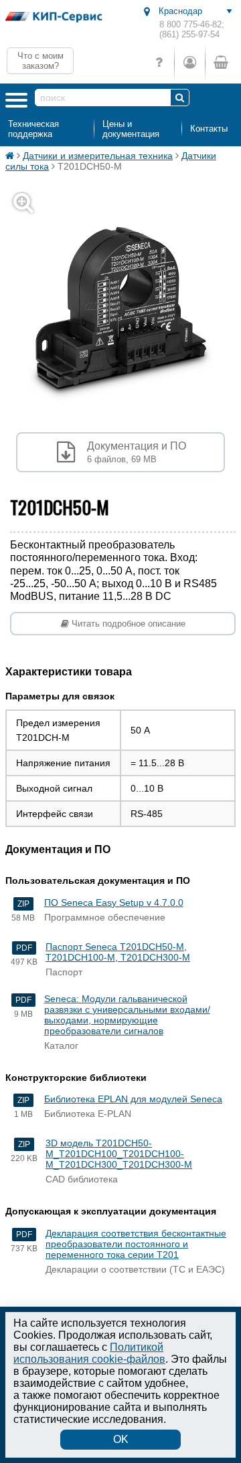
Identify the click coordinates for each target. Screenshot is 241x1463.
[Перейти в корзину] (220, 62)
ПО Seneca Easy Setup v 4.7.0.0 (113, 902)
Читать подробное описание (127, 624)
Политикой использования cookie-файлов (89, 1353)
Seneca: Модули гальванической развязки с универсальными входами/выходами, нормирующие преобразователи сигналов (127, 1014)
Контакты (209, 129)
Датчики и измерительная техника (98, 155)
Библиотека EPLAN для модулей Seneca (133, 1099)
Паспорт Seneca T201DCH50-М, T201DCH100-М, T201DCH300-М (118, 952)
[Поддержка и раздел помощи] (159, 62)
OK (121, 1439)
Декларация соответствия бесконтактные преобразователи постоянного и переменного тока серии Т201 (136, 1244)
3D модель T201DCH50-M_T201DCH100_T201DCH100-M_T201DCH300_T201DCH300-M (119, 1154)
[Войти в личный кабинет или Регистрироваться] (189, 62)
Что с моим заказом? (40, 61)
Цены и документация (130, 129)
